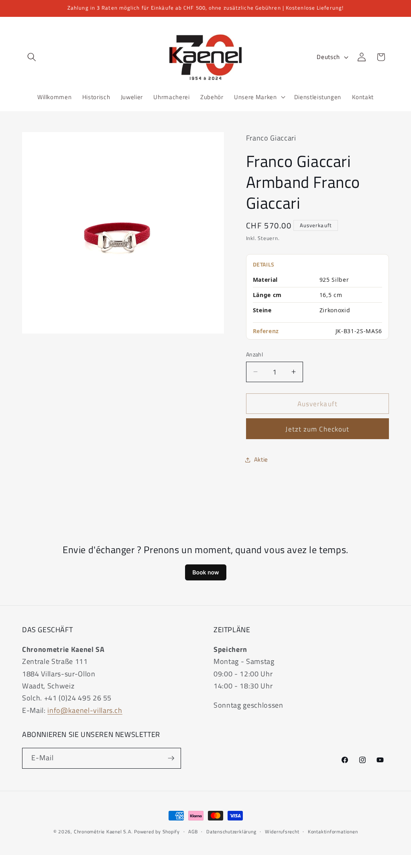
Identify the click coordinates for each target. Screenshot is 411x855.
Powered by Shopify (157, 831)
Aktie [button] (261, 459)
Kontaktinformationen (333, 831)
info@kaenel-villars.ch (84, 710)
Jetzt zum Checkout (317, 429)
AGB (192, 831)
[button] (31, 57)
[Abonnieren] (171, 758)
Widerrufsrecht (282, 831)
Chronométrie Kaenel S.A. (103, 831)
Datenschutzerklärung (231, 831)
